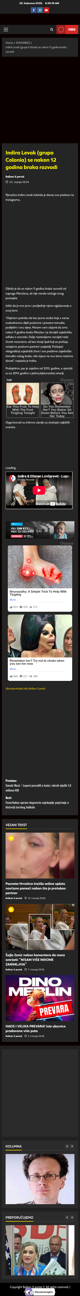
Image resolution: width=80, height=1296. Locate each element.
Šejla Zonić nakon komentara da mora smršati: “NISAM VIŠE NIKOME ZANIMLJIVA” (35, 959)
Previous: (38, 785)
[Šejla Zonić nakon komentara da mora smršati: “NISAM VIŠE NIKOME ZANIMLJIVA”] (40, 927)
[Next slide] (72, 1146)
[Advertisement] (40, 102)
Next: (37, 802)
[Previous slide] (67, 1146)
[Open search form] (51, 29)
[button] (6, 29)
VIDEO (71, 29)
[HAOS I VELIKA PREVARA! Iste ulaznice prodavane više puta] (40, 998)
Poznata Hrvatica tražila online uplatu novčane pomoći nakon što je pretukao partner (36, 888)
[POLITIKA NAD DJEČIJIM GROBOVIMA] (40, 1194)
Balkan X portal (15, 176)
